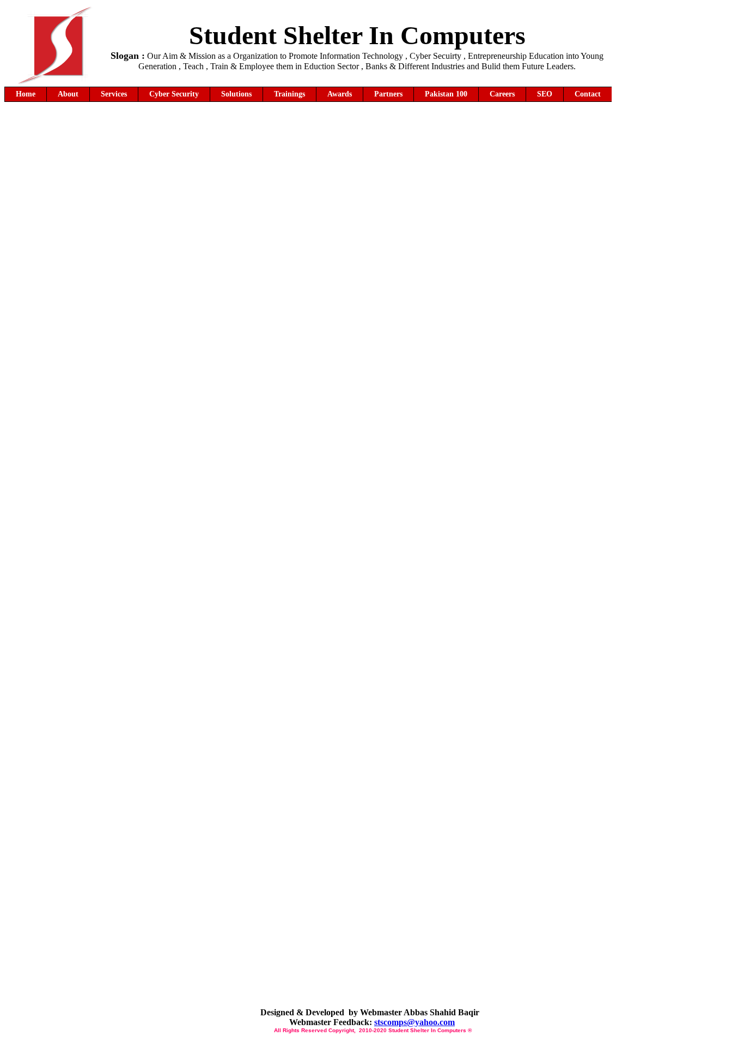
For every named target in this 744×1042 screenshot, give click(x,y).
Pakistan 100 (446, 94)
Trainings (289, 94)
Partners (388, 94)
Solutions (236, 94)
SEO (544, 94)
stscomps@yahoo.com (414, 1022)
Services (114, 94)
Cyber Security (174, 94)
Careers (502, 94)
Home (25, 94)
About (68, 94)
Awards (339, 94)
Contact (588, 94)
